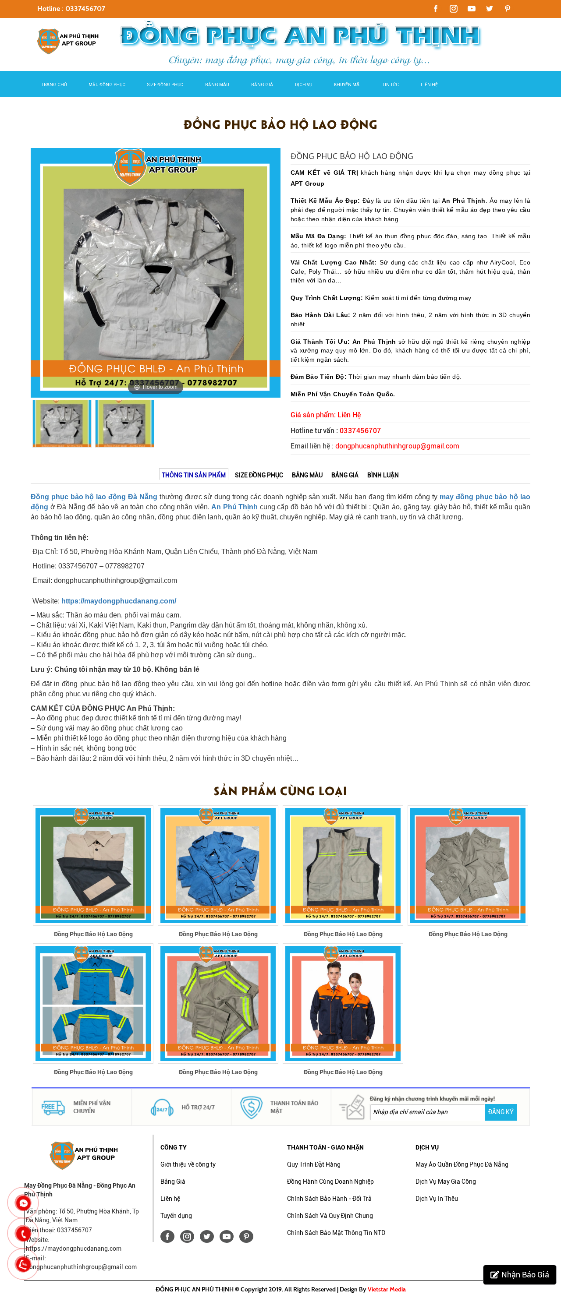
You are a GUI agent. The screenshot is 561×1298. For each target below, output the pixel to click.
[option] (155, 273)
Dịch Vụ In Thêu (436, 1198)
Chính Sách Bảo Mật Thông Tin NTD (336, 1232)
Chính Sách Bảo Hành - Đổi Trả (329, 1198)
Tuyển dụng (176, 1215)
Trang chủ (54, 84)
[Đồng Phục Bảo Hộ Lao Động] (93, 864)
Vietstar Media (387, 1289)
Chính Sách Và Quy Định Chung (330, 1215)
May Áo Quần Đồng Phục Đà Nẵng (461, 1164)
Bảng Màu (217, 84)
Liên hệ (429, 84)
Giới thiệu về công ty (188, 1164)
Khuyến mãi (347, 84)
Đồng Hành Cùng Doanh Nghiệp (330, 1181)
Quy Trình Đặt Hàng (314, 1164)
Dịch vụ (303, 84)
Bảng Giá (262, 84)
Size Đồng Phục (165, 84)
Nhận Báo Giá (525, 1274)
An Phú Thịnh (234, 507)
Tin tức (391, 84)
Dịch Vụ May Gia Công (445, 1181)
